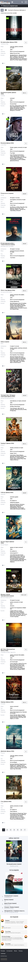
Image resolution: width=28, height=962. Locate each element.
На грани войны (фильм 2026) (9, 42)
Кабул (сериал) (5, 341)
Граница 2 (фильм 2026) (7, 443)
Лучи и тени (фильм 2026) (8, 290)
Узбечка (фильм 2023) (7, 492)
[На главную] (5, 3)
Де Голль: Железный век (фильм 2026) (8, 650)
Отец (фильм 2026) (6, 801)
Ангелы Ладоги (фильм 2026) (7, 542)
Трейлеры (3, 953)
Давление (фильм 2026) (7, 751)
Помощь (21, 950)
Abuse (15, 950)
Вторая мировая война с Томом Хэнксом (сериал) (8, 244)
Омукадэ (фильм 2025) (7, 702)
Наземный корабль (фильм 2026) (8, 93)
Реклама (3, 950)
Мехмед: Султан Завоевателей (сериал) (7, 595)
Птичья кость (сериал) (7, 193)
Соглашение (9, 950)
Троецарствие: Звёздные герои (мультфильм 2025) (8, 395)
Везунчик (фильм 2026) (7, 143)
